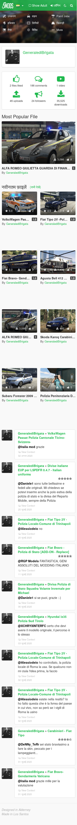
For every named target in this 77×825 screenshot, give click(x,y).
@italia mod (26, 447)
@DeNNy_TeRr (28, 744)
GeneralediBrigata (38, 52)
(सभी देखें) (35, 187)
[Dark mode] (65, 5)
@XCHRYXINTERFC (32, 626)
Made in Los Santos (15, 814)
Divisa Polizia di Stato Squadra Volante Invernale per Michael (44, 588)
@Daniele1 (25, 483)
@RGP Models (28, 561)
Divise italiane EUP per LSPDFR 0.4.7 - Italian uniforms (43, 470)
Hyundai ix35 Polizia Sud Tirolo (42, 618)
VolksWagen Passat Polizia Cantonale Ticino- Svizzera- (41, 437)
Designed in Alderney (16, 810)
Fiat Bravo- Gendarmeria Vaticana (41, 774)
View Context (28, 452)
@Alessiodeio (28, 528)
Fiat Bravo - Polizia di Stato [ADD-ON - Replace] (43, 549)
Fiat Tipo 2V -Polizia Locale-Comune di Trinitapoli (44, 521)
